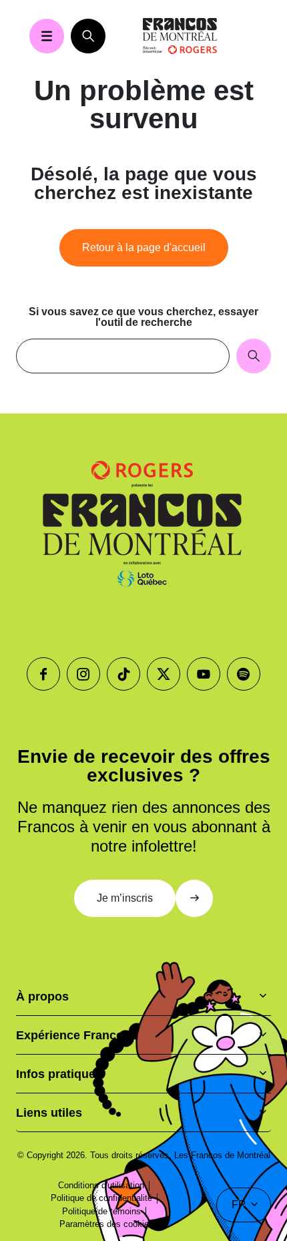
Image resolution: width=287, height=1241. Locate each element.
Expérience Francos (73, 1035)
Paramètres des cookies (106, 1224)
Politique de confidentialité (101, 1198)
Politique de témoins (101, 1211)
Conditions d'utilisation (101, 1185)
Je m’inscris (125, 898)
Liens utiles (49, 1112)
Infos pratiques (59, 1074)
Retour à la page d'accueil (144, 247)
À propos (42, 996)
